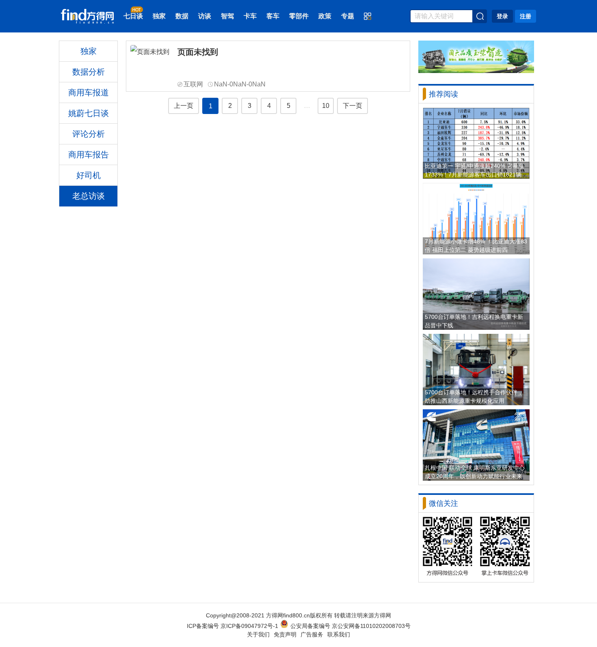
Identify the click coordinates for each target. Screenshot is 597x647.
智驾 (227, 16)
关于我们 (258, 634)
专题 (347, 16)
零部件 (299, 16)
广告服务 (312, 634)
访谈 (204, 16)
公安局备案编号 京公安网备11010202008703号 (350, 626)
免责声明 (285, 634)
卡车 (250, 16)
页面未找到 (197, 51)
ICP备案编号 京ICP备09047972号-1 (232, 626)
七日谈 (133, 16)
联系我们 (338, 634)
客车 (272, 16)
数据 (181, 16)
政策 (324, 16)
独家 (159, 16)
